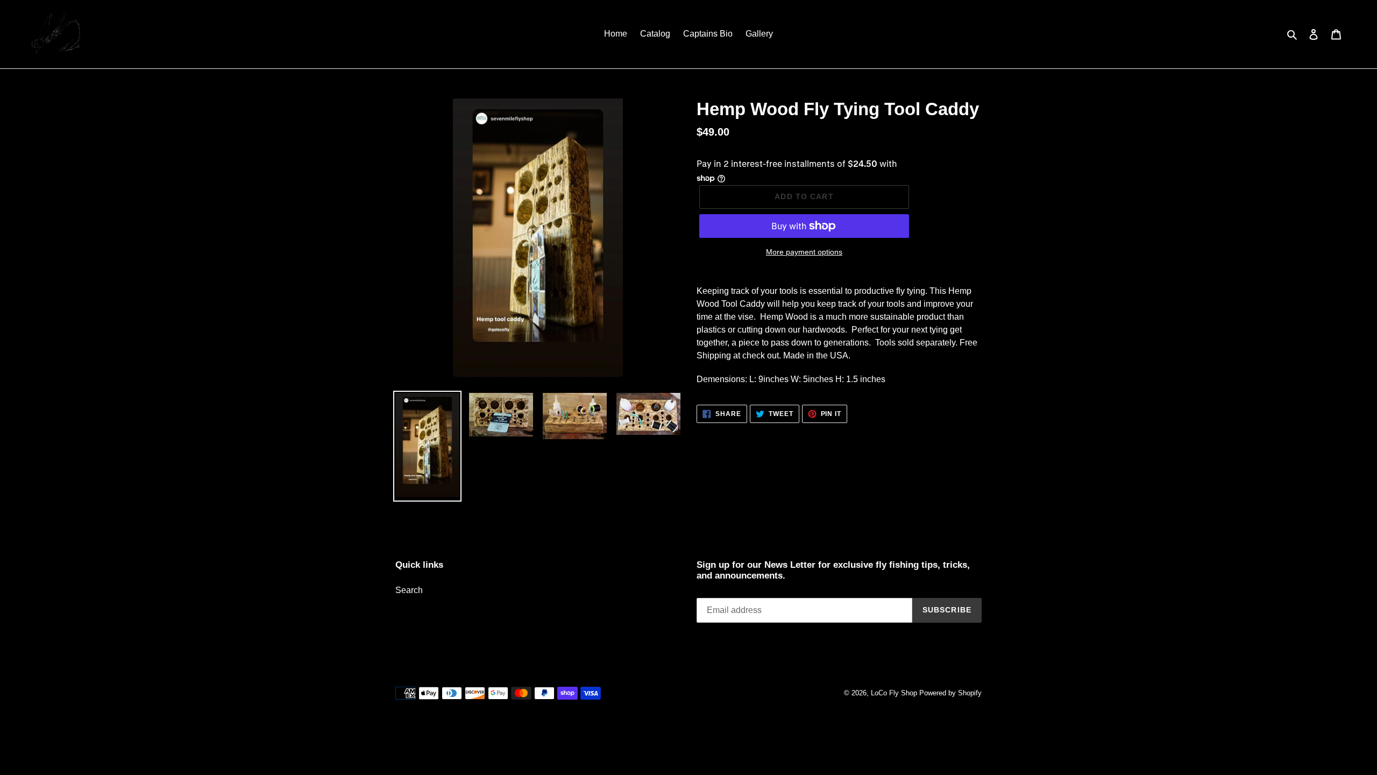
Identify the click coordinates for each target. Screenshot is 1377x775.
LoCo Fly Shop (894, 693)
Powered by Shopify (950, 693)
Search (409, 590)
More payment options (804, 252)
